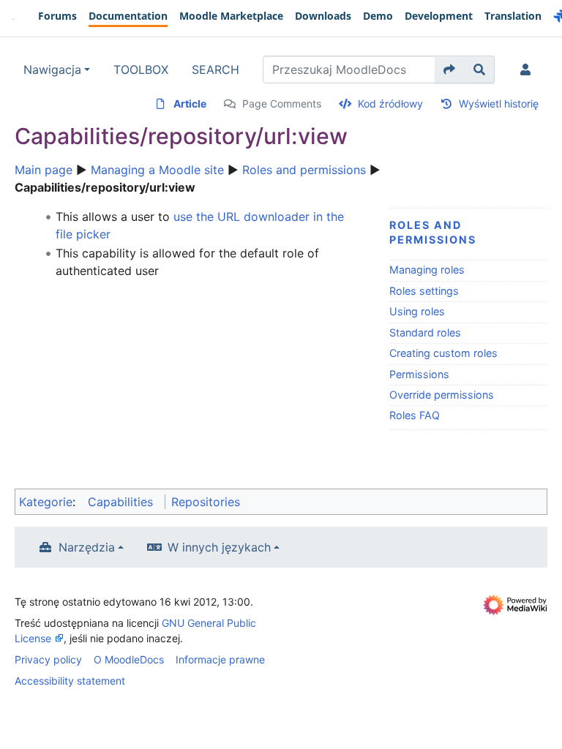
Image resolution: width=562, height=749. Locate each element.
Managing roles (427, 269)
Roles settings (424, 291)
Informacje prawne (220, 659)
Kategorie (45, 501)
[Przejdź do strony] (450, 69)
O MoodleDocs (129, 659)
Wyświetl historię (499, 103)
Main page (43, 169)
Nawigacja (52, 69)
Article (189, 103)
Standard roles (425, 332)
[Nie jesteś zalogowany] (528, 69)
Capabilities (120, 501)
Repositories (205, 501)
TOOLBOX (140, 69)
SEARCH (215, 69)
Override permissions (441, 394)
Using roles (417, 311)
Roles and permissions (304, 169)
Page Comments (281, 103)
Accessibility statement (70, 680)
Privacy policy (48, 659)
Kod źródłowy (390, 103)
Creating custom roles (443, 353)
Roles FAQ (414, 415)
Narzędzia (87, 547)
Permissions (419, 374)
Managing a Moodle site (157, 169)
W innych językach (219, 547)
